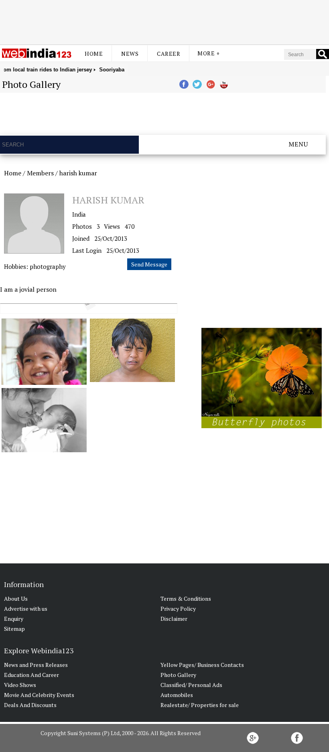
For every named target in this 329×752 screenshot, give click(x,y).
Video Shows (20, 685)
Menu (298, 144)
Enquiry (13, 618)
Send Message (149, 264)
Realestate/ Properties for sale (199, 705)
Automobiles (176, 695)
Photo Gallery (178, 675)
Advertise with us (25, 608)
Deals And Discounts (30, 705)
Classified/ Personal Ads (191, 685)
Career (168, 53)
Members (40, 173)
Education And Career (31, 675)
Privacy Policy (178, 608)
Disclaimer (173, 618)
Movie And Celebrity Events (39, 695)
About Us (16, 598)
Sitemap (14, 628)
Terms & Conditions (185, 598)
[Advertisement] (164, 21)
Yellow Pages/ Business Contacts (202, 665)
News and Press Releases (36, 665)
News (129, 53)
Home (94, 53)
